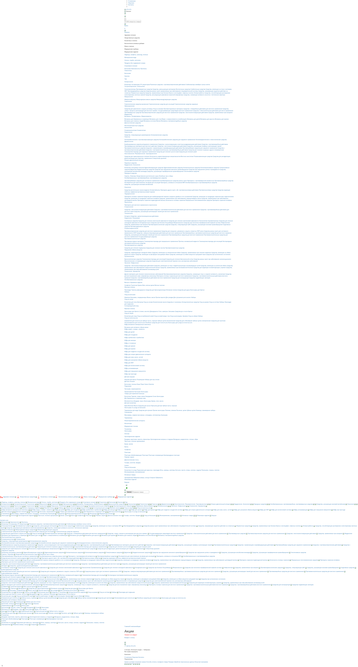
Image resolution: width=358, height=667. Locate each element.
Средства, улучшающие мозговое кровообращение (207, 224)
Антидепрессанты (145, 223)
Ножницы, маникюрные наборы (205, 410)
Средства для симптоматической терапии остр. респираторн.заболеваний (175, 261)
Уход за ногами (148, 302)
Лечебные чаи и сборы (166, 176)
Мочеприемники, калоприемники (134, 472)
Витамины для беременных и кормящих (136, 119)
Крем (126, 406)
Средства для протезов (218, 321)
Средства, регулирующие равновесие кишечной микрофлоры (164, 95)
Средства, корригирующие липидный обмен (138, 252)
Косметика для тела (130, 302)
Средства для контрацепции (180, 278)
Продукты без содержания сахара (134, 63)
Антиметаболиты (155, 190)
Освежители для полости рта (133, 321)
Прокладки (127, 290)
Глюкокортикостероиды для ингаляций (154, 259)
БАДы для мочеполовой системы (134, 365)
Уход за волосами (129, 294)
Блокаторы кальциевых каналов (134, 167)
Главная (126, 626)
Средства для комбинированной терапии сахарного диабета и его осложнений (167, 196)
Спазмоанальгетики (130, 130)
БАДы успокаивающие (131, 368)
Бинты (126, 447)
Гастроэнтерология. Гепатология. (134, 86)
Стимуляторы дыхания (159, 158)
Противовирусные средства (132, 112)
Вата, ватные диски (148, 285)
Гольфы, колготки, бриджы (132, 462)
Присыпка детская (156, 406)
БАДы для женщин (130, 340)
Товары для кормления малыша (134, 393)
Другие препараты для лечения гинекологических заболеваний (143, 274)
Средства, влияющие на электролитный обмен (166, 252)
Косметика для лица (130, 316)
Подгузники (127, 386)
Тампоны (134, 290)
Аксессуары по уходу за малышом (134, 407)
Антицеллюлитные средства (190, 302)
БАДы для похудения (130, 335)
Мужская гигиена (129, 308)
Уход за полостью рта (131, 318)
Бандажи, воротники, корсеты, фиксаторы (137, 439)
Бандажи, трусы (138, 401)
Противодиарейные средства (137, 91)
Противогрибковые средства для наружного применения (200, 148)
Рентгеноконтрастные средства (134, 125)
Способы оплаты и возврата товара (157, 662)
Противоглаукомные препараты (173, 109)
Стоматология (128, 207)
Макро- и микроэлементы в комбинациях (174, 119)
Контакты (131, 5)
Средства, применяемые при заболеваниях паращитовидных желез (180, 198)
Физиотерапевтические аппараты (134, 420)
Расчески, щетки (181, 410)
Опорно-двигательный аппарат (134, 160)
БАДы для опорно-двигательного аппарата (137, 354)
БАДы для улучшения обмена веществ (136, 360)
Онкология (127, 187)
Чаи (125, 79)
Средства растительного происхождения (136, 190)
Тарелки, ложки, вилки (138, 396)
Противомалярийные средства (224, 181)
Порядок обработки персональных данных (181, 662)
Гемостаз (127, 137)
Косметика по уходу (130, 470)
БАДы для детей (129, 332)
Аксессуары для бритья (197, 290)
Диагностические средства (132, 123)
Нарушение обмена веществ (133, 250)
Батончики (127, 68)
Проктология (128, 202)
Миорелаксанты (178, 223)
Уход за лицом (128, 313)
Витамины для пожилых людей (133, 121)
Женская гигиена (129, 287)
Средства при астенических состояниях (218, 254)
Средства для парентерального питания (136, 156)
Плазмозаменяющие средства (203, 156)
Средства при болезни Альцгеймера (162, 223)
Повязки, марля (129, 457)
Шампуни (127, 297)
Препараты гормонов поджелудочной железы (151, 200)
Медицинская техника (131, 426)
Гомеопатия (128, 101)
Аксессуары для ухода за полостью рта (180, 322)
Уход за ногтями (214, 302)
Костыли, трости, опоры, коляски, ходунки (188, 470)
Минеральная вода (130, 57)
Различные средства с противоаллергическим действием (167, 84)
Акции (138, 626)
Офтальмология (129, 106)
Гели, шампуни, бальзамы (167, 311)
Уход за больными (130, 467)
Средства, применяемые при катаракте (220, 112)
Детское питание (129, 381)
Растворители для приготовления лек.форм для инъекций (142, 182)
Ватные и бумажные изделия (133, 282)
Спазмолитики (141, 130)
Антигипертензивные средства (209, 167)
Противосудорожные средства (139, 226)
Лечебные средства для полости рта (156, 322)
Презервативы (128, 477)
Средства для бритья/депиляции (156, 290)
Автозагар (140, 302)
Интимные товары (130, 475)
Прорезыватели (129, 392)
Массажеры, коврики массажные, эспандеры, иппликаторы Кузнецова (145, 415)
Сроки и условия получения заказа (135, 662)
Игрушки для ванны (130, 379)
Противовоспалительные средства (135, 148)
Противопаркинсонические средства (159, 224)
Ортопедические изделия (132, 436)
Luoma (126, 465)
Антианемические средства (159, 135)
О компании (132, 1)
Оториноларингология (131, 228)
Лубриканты (159, 477)
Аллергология (128, 82)
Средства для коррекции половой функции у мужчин (209, 267)
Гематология (128, 132)
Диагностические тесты (131, 460)
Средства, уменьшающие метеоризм (164, 89)
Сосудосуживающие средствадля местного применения (175, 110)
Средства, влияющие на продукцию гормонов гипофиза (141, 198)
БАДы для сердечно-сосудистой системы (137, 351)
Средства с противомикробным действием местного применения (151, 278)
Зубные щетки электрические (202, 321)
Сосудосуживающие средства (147, 237)
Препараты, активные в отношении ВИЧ (173, 182)
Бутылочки (127, 396)
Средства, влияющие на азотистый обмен (213, 265)
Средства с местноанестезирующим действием (193, 112)
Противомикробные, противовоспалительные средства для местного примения (207, 233)
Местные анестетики (187, 156)
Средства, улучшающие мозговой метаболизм (138, 184)
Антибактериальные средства (133, 279)
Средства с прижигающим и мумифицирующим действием (164, 148)
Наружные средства (130, 163)
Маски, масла (151, 297)
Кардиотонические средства (145, 169)
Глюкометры (128, 412)
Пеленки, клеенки (170, 410)
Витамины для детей (193, 119)
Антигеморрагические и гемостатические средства (211, 139)
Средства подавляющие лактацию (199, 278)
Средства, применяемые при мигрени (136, 224)
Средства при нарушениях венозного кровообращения (171, 169)
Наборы (126, 292)
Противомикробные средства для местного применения (186, 235)
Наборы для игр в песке (152, 379)
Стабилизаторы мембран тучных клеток (198, 84)
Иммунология (128, 96)
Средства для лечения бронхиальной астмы (179, 259)
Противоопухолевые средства (208, 190)
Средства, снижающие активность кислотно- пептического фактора (204, 95)
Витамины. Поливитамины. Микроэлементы (137, 116)
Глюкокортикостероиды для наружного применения (140, 152)
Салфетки (127, 285)
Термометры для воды (131, 410)
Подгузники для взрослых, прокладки (148, 470)
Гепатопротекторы (130, 89)
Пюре (142, 384)
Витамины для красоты (207, 119)
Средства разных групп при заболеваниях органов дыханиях (212, 259)
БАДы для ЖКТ (129, 363)
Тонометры (127, 429)
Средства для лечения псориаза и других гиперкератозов (206, 150)
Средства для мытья (144, 406)
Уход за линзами (158, 109)
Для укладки (169, 297)
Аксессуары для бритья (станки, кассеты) (137, 311)
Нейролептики (225, 223)
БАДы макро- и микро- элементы (134, 329)
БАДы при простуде (130, 374)
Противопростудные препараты (134, 241)
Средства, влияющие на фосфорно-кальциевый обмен (152, 254)
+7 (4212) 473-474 (130, 646)
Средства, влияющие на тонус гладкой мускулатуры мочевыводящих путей (177, 265)
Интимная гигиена (171, 290)
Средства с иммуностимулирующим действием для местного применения (159, 233)
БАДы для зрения (129, 346)
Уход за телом (128, 299)
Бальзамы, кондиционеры (138, 297)
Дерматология (128, 141)
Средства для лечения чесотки (155, 248)
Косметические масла (160, 302)
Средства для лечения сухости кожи (168, 152)
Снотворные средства (131, 221)
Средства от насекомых (174, 302)
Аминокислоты (135, 68)
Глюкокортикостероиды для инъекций (210, 241)
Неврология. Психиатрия (132, 218)
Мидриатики (128, 114)
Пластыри (127, 452)
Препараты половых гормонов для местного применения (174, 276)
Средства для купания (145, 410)
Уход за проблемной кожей (145, 316)
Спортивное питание (130, 66)
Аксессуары (144, 392)
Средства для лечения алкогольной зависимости (153, 221)
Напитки (126, 76)
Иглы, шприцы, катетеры (167, 470)
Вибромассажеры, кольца (141, 477)
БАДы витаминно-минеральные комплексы (137, 324)
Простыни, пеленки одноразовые (134, 441)
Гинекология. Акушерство (132, 271)
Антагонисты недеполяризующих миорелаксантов (165, 156)
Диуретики (133, 169)
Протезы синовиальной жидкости (189, 241)
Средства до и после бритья (183, 311)
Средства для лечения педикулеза (135, 248)
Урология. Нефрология (131, 263)
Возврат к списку (129, 637)
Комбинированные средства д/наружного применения (141, 144)
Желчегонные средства (183, 89)
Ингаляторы (128, 423)
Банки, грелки (128, 444)
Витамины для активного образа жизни (136, 327)
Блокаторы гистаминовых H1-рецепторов (137, 84)
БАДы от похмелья (130, 343)
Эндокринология (129, 194)
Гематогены (128, 70)
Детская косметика (130, 403)
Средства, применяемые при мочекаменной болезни (176, 267)
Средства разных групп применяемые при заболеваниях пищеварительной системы (172, 91)
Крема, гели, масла (157, 401)
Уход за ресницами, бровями (179, 316)
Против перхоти (160, 297)
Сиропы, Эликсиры (130, 176)
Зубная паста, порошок (170, 406)
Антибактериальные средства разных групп (173, 181)
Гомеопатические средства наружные (186, 104)
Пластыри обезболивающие (133, 455)
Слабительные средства (197, 89)
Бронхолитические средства (133, 259)
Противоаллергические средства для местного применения (160, 112)
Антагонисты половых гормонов (175, 200)
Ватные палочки (160, 285)
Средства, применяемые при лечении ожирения (196, 252)
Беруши (126, 482)
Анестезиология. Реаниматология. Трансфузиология (140, 153)
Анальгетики (128, 127)
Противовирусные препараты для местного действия (140, 146)
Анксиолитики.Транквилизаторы (209, 221)
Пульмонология (129, 256)
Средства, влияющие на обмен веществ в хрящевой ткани (188, 254)
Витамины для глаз (155, 119)
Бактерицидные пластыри (172, 455)
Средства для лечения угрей (188, 152)
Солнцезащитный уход (131, 306)
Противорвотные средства (144, 89)
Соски (154, 396)
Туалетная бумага (136, 285)
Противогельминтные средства (174, 248)
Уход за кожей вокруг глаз (162, 316)
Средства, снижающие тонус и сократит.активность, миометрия (205, 274)
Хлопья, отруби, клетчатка (132, 60)
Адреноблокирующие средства (153, 167)
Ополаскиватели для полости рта (134, 322)
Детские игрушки (129, 377)
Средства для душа (184, 290)
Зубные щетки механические (166, 321)
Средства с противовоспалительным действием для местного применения (177, 209)
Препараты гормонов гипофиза (222, 200)
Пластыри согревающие (156, 455)
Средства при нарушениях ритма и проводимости (204, 169)
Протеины (143, 68)
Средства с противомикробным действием (215, 144)
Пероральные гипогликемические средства (199, 200)
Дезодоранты (141, 290)
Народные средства (130, 173)
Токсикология (128, 213)
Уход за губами (193, 316)
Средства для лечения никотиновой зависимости (184, 221)
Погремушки (140, 379)
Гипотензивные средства (191, 171)
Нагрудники (148, 396)
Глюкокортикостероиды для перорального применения (161, 241)
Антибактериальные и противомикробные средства (201, 182)
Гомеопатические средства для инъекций (161, 104)
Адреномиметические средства (173, 167)
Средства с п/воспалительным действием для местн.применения (213, 110)
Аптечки (126, 434)
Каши (138, 384)
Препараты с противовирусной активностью (200, 181)
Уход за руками (204, 302)
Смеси (146, 384)
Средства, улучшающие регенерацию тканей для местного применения (156, 211)
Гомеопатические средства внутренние (136, 104)
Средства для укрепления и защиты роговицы (138, 109)
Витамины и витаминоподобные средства (174, 121)
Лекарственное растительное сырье (147, 176)
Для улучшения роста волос (182, 297)
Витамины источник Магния (152, 121)
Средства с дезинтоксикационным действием (144, 216)
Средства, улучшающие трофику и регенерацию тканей (204, 146)
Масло (136, 406)
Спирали (152, 477)
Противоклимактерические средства (175, 274)
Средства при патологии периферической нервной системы (202, 223)
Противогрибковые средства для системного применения (142, 181)
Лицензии (131, 3)
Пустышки (137, 392)
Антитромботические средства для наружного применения (177, 139)
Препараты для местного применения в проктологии (140, 205)
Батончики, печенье (130, 384)
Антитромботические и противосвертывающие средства (141, 139)
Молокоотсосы (128, 401)
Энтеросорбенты (199, 93)
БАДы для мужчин (129, 349)
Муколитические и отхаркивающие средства (138, 261)
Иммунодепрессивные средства (146, 99)
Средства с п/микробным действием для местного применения (202, 109)
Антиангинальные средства (191, 167)
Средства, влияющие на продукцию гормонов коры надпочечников (213, 196)
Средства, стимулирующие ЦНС (181, 224)
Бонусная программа (201, 662)
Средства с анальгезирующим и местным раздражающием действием (179, 144)
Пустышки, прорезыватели (132, 389)
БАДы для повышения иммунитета (135, 371)
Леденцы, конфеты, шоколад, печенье (136, 54)
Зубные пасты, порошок (150, 321)
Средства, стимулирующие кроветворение (137, 135)
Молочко (130, 406)
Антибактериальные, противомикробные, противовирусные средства (145, 178)
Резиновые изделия (130, 479)
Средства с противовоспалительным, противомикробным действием (167, 150)
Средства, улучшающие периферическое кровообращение (165, 171)
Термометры (128, 418)
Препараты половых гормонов (133, 196)
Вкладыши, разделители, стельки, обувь (185, 439)
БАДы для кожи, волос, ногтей (133, 357)
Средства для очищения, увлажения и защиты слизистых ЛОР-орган (182, 231)
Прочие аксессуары (159, 410)
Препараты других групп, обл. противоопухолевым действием (180, 190)
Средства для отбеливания (184, 321)
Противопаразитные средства (133, 245)
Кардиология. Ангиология (132, 165)
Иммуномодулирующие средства (166, 99)
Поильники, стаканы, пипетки (210, 470)
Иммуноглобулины (130, 99)
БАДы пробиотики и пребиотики (134, 337)
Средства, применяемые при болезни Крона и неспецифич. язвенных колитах (169, 93)
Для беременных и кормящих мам (135, 398)
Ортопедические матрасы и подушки (161, 439)
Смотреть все (4, 520)
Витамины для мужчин (222, 119)
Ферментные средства (138, 93)
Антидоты (127, 216)
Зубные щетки (191, 410)
